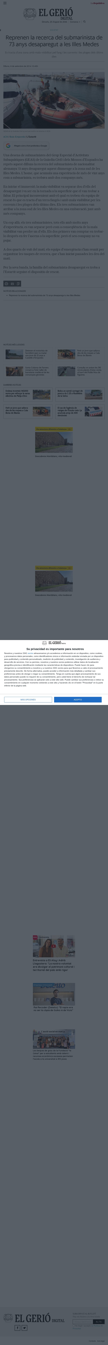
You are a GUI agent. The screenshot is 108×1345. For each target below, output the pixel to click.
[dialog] (54, 672)
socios (30, 653)
